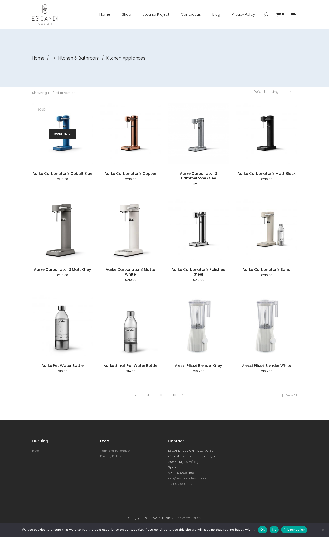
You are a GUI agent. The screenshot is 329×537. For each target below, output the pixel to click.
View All (291, 395)
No (274, 529)
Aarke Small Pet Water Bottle (130, 365)
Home (38, 58)
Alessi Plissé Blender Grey (198, 365)
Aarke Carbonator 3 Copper (130, 173)
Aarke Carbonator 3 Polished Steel (198, 272)
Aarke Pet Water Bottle (62, 365)
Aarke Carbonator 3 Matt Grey (62, 269)
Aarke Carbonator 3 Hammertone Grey (198, 176)
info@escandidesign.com (188, 478)
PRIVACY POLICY (189, 518)
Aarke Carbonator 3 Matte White (130, 272)
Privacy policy (294, 529)
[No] (323, 529)
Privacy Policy (110, 456)
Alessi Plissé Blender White (266, 365)
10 (174, 395)
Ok (262, 529)
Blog (35, 450)
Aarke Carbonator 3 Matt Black (266, 173)
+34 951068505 (180, 484)
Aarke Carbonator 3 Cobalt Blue (62, 173)
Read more (62, 134)
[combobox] (273, 91)
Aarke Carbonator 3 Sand (266, 269)
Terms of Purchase (115, 450)
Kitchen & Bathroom (78, 58)
